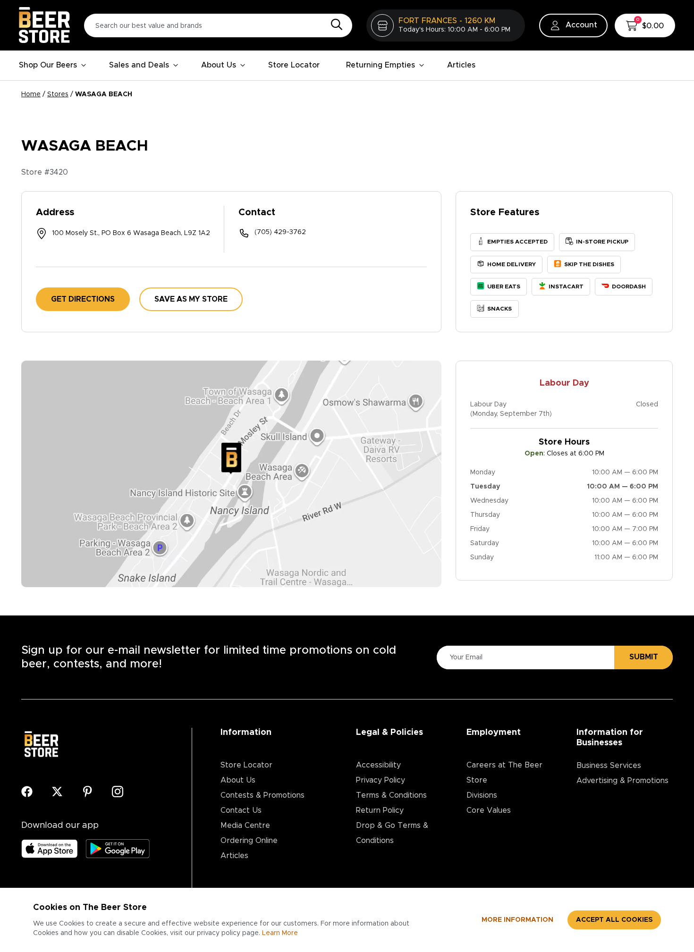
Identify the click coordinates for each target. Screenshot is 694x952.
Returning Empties (380, 65)
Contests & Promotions (262, 795)
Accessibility (378, 765)
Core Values (488, 810)
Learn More (280, 933)
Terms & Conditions (391, 795)
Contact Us (241, 810)
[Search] (334, 25)
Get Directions (83, 299)
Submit (643, 657)
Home (31, 94)
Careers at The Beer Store (504, 772)
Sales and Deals (139, 65)
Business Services (608, 765)
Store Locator (294, 65)
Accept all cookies (614, 920)
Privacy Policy (380, 780)
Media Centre (245, 825)
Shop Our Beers (48, 65)
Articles (461, 65)
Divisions (481, 795)
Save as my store (191, 299)
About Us (218, 65)
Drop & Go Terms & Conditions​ (392, 833)
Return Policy (380, 810)
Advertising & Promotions (622, 780)
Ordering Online (249, 840)
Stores (57, 94)
